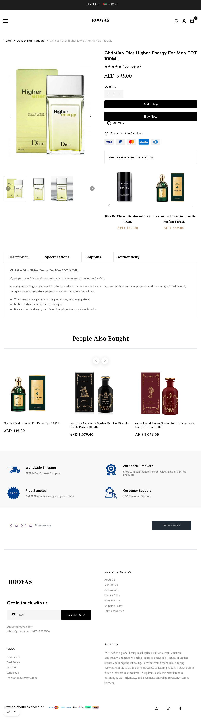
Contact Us (111, 584)
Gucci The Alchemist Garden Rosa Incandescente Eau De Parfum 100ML (164, 425)
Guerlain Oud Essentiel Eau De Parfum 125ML (174, 219)
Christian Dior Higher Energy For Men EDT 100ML (81, 40)
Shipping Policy (113, 606)
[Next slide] (90, 116)
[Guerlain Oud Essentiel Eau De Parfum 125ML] (174, 189)
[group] (15, 188)
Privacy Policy (112, 595)
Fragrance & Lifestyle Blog (22, 678)
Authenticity (111, 590)
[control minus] (107, 94)
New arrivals (14, 657)
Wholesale (13, 672)
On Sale (11, 667)
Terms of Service (114, 611)
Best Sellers (13, 662)
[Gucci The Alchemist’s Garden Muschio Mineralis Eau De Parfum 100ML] (101, 393)
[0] (192, 21)
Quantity (110, 86)
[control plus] (120, 94)
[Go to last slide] (10, 116)
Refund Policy (112, 600)
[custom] (156, 708)
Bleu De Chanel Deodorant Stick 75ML (128, 219)
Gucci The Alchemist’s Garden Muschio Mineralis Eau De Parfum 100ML (99, 425)
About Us (109, 579)
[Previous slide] (109, 205)
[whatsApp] (168, 708)
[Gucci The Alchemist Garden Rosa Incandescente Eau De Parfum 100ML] (166, 393)
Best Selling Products (30, 40)
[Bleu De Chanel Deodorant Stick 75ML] (127, 189)
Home (8, 40)
